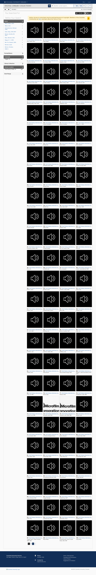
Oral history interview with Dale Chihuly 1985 (41, 143)
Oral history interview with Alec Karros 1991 (72, 40)
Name (6, 21)
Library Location (9, 67)
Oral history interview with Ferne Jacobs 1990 (41, 205)
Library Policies (67, 559)
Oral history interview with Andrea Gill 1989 (56, 60)
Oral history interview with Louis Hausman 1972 (74, 413)
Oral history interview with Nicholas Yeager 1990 (58, 496)
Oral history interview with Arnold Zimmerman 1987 (41, 81)
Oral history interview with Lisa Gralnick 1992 (41, 413)
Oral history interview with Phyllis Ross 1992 (57, 538)
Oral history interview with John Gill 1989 (40, 329)
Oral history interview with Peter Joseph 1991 (41, 538)
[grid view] (85, 13)
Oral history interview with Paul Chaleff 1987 (73, 496)
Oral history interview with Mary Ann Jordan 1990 (75, 455)
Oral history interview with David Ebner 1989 (41, 164)
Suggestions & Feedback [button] (69, 560)
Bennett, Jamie (8, 44)
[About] (8, 9)
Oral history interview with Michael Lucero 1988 (41, 496)
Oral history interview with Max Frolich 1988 (40, 476)
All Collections (85, 9)
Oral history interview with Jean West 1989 (73, 309)
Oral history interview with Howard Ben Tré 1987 (75, 247)
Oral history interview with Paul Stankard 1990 (57, 517)
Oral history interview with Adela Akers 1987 (39, 40)
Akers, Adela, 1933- (9, 23)
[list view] (88, 13)
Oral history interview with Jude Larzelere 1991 (41, 350)
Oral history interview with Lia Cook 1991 (40, 393)
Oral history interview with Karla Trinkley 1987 (41, 371)
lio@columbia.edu (41, 561)
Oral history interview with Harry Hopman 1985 (74, 226)
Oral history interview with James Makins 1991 (41, 288)
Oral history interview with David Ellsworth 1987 (58, 164)
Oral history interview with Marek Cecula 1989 (41, 434)
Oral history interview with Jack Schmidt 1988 (57, 267)
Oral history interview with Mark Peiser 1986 (40, 455)
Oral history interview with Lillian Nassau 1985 (74, 393)
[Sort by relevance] (77, 13)
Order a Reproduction (68, 555)
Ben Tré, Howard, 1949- (10, 42)
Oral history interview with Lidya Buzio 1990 (57, 393)
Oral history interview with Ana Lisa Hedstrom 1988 (41, 60)
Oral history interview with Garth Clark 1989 (73, 205)
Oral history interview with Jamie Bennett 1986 (57, 288)
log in (40, 19)
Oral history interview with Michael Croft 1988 (74, 476)
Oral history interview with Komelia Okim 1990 (74, 371)
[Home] (5, 9)
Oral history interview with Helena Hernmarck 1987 (42, 247)
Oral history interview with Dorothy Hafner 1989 (41, 184)
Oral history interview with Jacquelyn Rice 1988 (74, 267)
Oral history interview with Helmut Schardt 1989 (58, 247)
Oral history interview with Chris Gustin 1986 (57, 122)
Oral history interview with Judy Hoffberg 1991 (74, 350)
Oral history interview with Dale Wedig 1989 (57, 143)
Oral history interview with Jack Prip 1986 (40, 267)
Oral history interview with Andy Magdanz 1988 (73, 60)
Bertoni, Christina (9, 47)
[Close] (88, 18)
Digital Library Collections (18, 6)
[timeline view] (90, 13)
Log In (89, 2)
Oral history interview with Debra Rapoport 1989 (74, 164)
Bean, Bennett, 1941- (10, 37)
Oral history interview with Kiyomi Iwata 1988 (57, 371)
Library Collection (9, 63)
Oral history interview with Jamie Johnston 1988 (74, 288)
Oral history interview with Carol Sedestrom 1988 (75, 102)
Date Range (7, 73)
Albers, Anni (7, 25)
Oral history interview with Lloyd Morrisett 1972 (57, 413)
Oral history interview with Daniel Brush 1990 (74, 143)
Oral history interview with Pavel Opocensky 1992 (75, 517)
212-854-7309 (40, 557)
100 (81, 13)
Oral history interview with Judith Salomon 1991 (58, 350)
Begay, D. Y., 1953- (9, 40)
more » (7, 49)
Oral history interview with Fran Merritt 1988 (56, 205)
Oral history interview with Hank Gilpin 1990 (57, 226)
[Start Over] (52, 5)
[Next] (89, 5)
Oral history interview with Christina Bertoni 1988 (75, 122)
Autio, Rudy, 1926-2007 (10, 31)
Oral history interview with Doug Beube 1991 (57, 184)
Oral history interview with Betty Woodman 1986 (41, 102)
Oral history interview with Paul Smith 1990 (40, 517)
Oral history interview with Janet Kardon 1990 (41, 309)
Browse (14, 9)
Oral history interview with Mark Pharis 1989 (57, 455)
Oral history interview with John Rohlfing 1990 (57, 329)
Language (7, 57)
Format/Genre (8, 53)
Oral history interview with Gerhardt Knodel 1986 (42, 226)
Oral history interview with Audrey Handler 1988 (58, 81)
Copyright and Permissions (69, 557)
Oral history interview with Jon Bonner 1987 (73, 329)
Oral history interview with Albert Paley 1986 (56, 40)
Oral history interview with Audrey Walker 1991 (74, 81)
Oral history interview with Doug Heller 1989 (73, 184)
